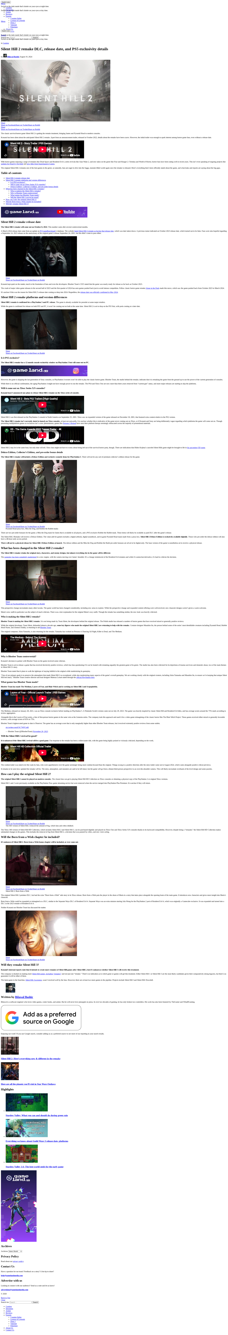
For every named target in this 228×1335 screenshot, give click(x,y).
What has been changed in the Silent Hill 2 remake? (25, 189)
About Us (9, 29)
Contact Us (10, 1330)
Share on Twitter (21, 125)
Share (3, 123)
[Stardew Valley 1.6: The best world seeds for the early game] (116, 1154)
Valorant (13, 1324)
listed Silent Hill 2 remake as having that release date (94, 231)
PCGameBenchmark (48, 231)
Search (35, 38)
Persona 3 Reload (69, 423)
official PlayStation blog (85, 677)
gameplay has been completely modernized (20, 557)
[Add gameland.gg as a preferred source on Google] (41, 1030)
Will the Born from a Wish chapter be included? (23, 202)
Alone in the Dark (152, 288)
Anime (8, 12)
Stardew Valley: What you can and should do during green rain (37, 1115)
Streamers (9, 10)
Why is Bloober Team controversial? (24, 193)
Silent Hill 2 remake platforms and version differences (26, 180)
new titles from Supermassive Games (41, 164)
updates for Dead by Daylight (12, 164)
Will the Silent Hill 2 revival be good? (24, 197)
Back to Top (5, 1298)
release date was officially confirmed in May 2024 (99, 292)
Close (3, 1300)
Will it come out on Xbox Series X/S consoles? (28, 184)
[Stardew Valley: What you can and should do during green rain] (116, 1102)
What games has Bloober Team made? (24, 195)
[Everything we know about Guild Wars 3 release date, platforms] (116, 1128)
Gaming (9, 8)
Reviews (9, 14)
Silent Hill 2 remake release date (18, 178)
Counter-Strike (15, 18)
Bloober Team (45, 627)
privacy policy (18, 1261)
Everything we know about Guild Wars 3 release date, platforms (37, 1141)
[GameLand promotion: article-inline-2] (44, 376)
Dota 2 (13, 23)
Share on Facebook (8, 125)
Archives (4, 1251)
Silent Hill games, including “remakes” (46, 974)
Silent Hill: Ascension (34, 980)
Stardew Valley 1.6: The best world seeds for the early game (34, 1166)
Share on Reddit (34, 125)
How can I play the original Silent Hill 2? (21, 199)
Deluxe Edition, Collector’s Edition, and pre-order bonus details (34, 187)
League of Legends (17, 21)
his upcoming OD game (196, 448)
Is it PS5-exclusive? (17, 182)
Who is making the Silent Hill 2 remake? (25, 191)
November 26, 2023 (40, 731)
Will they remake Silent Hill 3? (17, 204)
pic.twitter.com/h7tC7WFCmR (17, 727)
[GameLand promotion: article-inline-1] (44, 217)
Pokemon (14, 1326)
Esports (8, 16)
